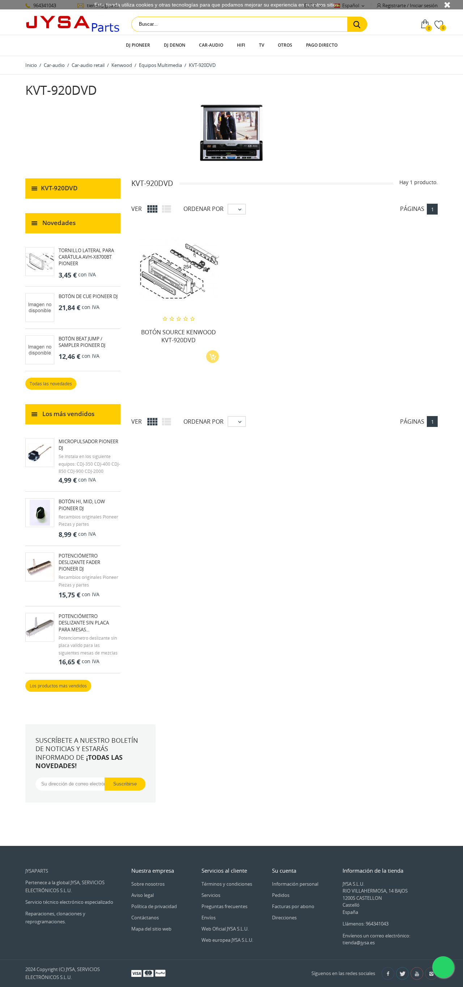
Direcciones (284, 917)
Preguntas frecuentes (224, 906)
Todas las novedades (51, 384)
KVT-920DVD (59, 188)
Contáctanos (145, 917)
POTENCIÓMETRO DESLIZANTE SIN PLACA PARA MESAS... (84, 622)
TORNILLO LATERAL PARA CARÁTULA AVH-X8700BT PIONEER (86, 257)
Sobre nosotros (148, 884)
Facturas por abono (293, 906)
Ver (136, 209)
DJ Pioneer (138, 45)
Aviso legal (142, 895)
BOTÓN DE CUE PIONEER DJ (88, 296)
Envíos (208, 917)
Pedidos (280, 895)
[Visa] (136, 972)
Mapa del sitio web (151, 928)
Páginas (412, 209)
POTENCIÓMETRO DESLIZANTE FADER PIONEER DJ (79, 562)
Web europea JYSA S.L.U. (227, 940)
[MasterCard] (148, 972)
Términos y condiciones (226, 884)
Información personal (295, 884)
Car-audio (211, 45)
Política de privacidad (154, 906)
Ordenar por (203, 209)
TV (261, 45)
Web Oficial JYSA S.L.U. (225, 928)
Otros (285, 45)
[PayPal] (160, 972)
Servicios (210, 895)
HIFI (241, 45)
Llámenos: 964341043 (365, 923)
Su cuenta (284, 870)
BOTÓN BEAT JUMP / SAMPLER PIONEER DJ (82, 341)
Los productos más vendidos (58, 686)
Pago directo (321, 45)
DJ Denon (174, 45)
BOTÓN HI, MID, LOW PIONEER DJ (82, 504)
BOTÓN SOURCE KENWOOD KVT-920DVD (178, 336)
